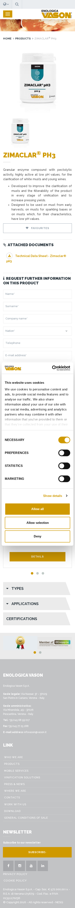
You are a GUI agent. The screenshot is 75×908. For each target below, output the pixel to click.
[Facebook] (8, 866)
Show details (52, 496)
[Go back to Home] (56, 14)
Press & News (14, 784)
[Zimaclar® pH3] (37, 78)
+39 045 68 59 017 (19, 720)
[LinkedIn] (43, 866)
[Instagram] (20, 866)
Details (37, 556)
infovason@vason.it (35, 732)
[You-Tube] (31, 866)
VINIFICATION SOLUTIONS (22, 777)
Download (12, 811)
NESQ (59, 902)
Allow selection (37, 522)
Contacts (12, 797)
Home (7, 38)
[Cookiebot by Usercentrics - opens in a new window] (53, 368)
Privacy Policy (15, 874)
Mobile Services (16, 770)
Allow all (37, 509)
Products (23, 38)
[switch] (64, 453)
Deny (37, 536)
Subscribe (36, 852)
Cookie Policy (15, 880)
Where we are (15, 790)
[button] (6, 4)
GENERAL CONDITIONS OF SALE (26, 817)
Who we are (13, 757)
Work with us (15, 804)
